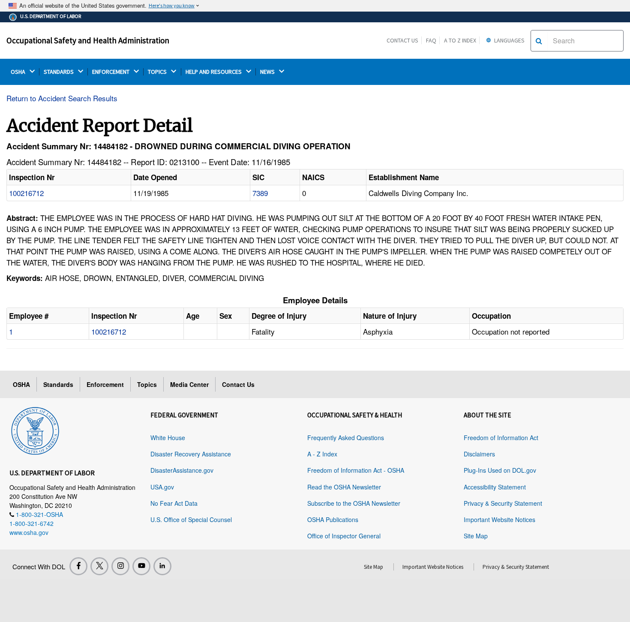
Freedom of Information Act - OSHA (355, 470)
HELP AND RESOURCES (214, 71)
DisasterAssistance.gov (181, 470)
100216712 (26, 192)
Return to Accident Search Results (61, 98)
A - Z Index (322, 454)
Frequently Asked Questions (345, 437)
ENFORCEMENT (111, 71)
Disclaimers (479, 454)
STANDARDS (59, 71)
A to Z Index (460, 40)
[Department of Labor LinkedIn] (162, 566)
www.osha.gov (28, 532)
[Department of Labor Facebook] (78, 566)
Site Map (476, 535)
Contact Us (402, 40)
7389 (260, 192)
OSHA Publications (332, 519)
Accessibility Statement (495, 487)
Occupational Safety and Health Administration (87, 40)
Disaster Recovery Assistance (190, 454)
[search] (539, 40)
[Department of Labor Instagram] (120, 566)
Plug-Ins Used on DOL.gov (500, 470)
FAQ (431, 40)
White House (167, 437)
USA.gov (162, 487)
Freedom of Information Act (501, 437)
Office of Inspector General (344, 535)
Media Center (189, 384)
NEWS (268, 71)
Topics (147, 384)
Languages (509, 40)
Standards (58, 384)
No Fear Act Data (174, 503)
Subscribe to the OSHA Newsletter (353, 503)
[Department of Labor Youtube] (141, 566)
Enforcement (105, 384)
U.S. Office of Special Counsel (191, 519)
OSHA (19, 71)
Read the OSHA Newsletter (344, 487)
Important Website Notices (499, 519)
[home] (35, 429)
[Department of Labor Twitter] (99, 566)
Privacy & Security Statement (503, 503)
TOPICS (158, 71)
